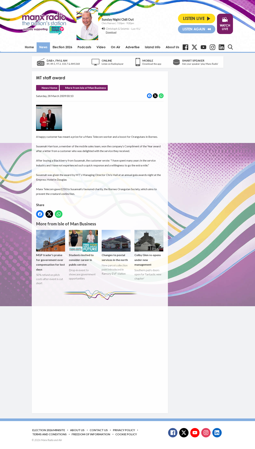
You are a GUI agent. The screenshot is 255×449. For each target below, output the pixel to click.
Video (101, 47)
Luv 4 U (135, 28)
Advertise (132, 47)
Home (29, 47)
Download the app (151, 63)
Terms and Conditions (49, 434)
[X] (194, 47)
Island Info (152, 47)
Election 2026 (62, 47)
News (43, 47)
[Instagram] (212, 47)
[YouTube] (203, 47)
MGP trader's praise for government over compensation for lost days (50, 262)
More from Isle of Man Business (85, 87)
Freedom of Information (91, 434)
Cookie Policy (126, 434)
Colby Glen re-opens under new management (147, 259)
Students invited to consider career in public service (81, 259)
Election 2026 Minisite (48, 430)
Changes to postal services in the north (115, 257)
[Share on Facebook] (149, 95)
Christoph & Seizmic (117, 28)
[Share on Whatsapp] (161, 95)
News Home (49, 87)
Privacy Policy (124, 430)
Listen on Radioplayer (113, 63)
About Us (172, 47)
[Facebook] (185, 47)
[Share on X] (155, 95)
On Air (115, 47)
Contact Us (99, 430)
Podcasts (84, 47)
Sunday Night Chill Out (118, 19)
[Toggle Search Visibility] (230, 47)
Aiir (60, 440)
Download (111, 32)
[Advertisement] (101, 354)
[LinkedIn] (221, 47)
